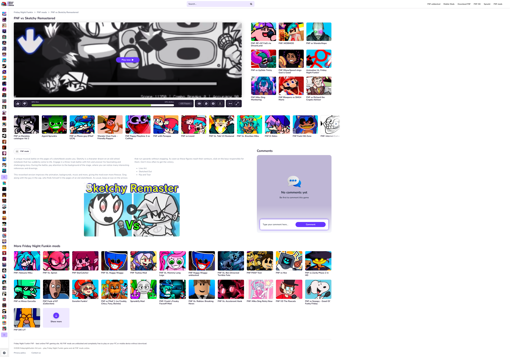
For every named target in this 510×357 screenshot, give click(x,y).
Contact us (36, 353)
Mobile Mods (448, 4)
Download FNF (464, 4)
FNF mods (498, 4)
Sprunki (487, 4)
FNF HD (477, 4)
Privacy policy (20, 353)
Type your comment (275, 224)
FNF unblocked (433, 4)
